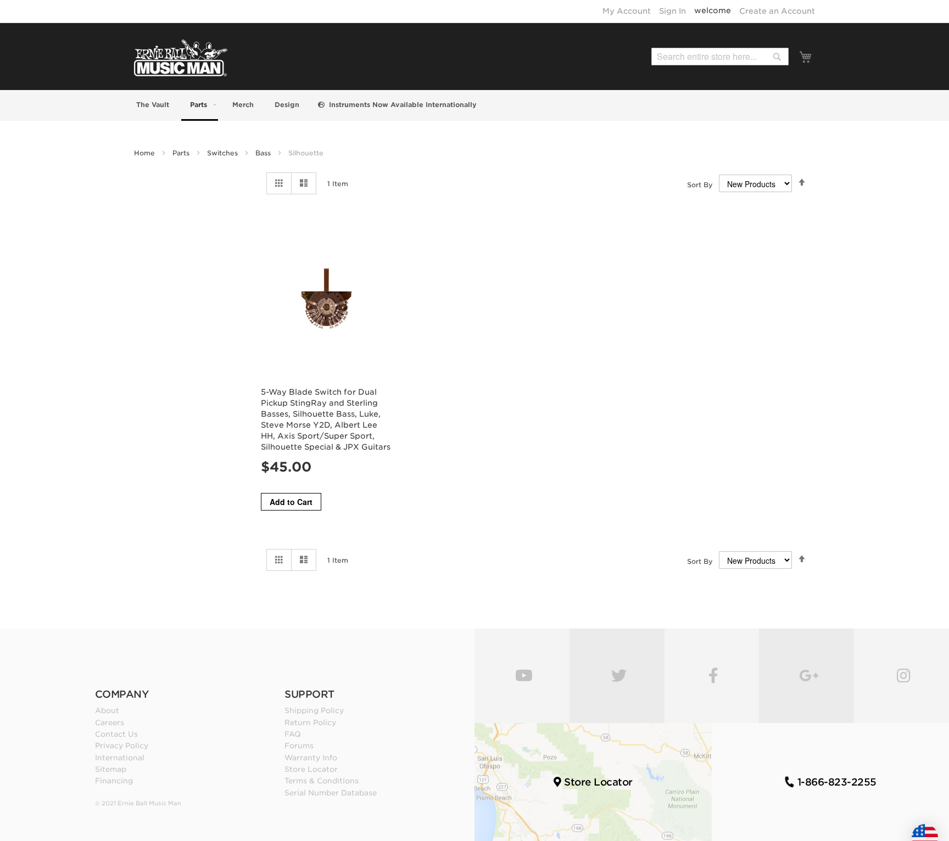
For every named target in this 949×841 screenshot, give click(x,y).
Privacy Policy (121, 745)
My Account (626, 11)
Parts (182, 153)
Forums (299, 745)
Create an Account (777, 11)
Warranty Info (310, 757)
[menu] (474, 105)
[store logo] (180, 58)
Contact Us (116, 734)
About (107, 710)
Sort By (700, 185)
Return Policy (310, 722)
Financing (114, 780)
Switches (223, 153)
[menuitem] (151, 104)
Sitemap (110, 769)
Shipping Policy (314, 710)
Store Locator (311, 769)
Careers (109, 722)
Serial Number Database (330, 792)
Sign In (672, 11)
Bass (264, 153)
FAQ (292, 734)
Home (145, 153)
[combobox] (720, 56)
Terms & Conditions (321, 780)
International (119, 757)
